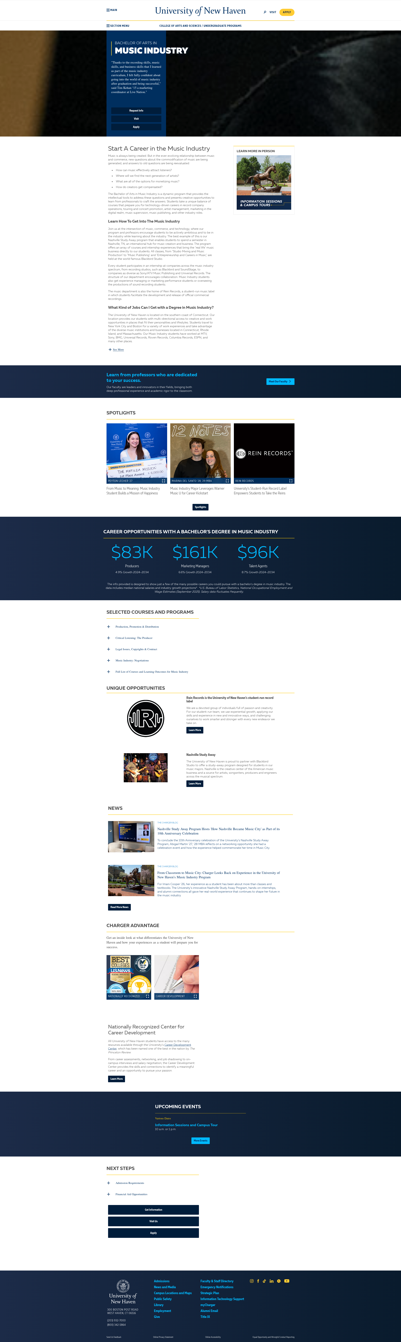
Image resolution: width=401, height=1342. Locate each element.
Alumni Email (209, 1311)
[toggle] (265, 12)
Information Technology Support (222, 1299)
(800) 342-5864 (116, 1325)
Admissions (161, 1281)
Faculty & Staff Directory (217, 1281)
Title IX (205, 1317)
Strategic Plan (209, 1293)
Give (157, 1317)
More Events (200, 1140)
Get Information (153, 1209)
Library (159, 1305)
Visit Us (153, 1221)
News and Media (165, 1287)
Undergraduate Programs (223, 26)
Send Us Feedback (114, 1337)
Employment (162, 1311)
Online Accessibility (213, 1337)
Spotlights (200, 507)
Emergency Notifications (216, 1287)
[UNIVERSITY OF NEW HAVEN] (130, 1291)
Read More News (119, 907)
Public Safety (163, 1299)
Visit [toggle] (273, 12)
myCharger (207, 1305)
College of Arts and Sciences (180, 26)
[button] (112, 10)
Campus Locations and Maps (173, 1293)
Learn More (195, 730)
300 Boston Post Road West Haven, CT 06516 (122, 1311)
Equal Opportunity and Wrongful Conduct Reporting (273, 1337)
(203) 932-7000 (116, 1320)
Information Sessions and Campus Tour (186, 1125)
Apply (287, 12)
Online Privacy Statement (163, 1337)
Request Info (136, 110)
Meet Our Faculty (278, 381)
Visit (136, 118)
